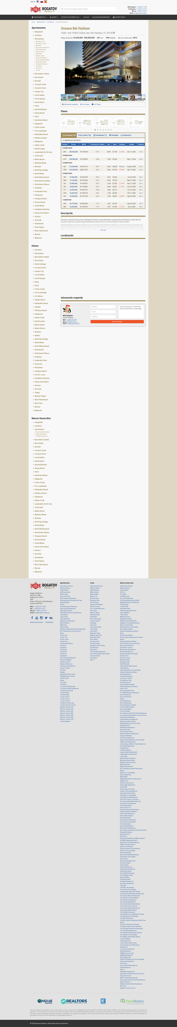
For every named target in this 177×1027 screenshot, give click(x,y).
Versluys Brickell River (127, 961)
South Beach (94, 647)
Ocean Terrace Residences (128, 791)
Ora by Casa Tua (125, 807)
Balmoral (38, 45)
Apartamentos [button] (39, 17)
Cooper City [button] (39, 91)
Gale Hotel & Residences (68, 608)
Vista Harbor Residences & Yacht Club (132, 973)
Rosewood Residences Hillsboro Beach (132, 838)
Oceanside (63, 656)
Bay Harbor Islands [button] (41, 74)
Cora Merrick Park (126, 680)
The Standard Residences (128, 930)
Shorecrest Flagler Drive (127, 861)
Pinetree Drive (94, 641)
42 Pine (122, 592)
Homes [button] (54, 17)
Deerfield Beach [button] (40, 109)
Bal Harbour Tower (41, 43)
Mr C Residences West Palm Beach (131, 768)
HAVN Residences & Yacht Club (130, 723)
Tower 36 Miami (125, 939)
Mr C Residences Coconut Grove (70, 631)
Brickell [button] (37, 81)
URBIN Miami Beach (126, 955)
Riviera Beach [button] (39, 202)
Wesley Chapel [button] (40, 396)
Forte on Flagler (125, 711)
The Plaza (38, 68)
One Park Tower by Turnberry (129, 799)
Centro (62, 604)
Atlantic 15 (93, 596)
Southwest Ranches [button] (42, 209)
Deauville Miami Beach (127, 684)
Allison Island (94, 592)
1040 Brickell (124, 604)
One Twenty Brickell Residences (130, 801)
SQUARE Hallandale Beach (128, 840)
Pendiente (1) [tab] (101, 135)
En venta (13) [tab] (70, 135)
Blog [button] (87, 17)
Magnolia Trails (95, 633)
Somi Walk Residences (127, 873)
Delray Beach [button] (39, 113)
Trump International (66, 690)
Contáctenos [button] (120, 17)
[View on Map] (114, 32)
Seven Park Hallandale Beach (129, 855)
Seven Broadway (125, 852)
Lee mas (103, 230)
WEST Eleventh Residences (129, 978)
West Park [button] (38, 403)
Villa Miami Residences (127, 971)
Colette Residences (126, 676)
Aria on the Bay (65, 596)
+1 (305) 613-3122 (141, 9)
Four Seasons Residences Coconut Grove (133, 715)
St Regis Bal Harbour (42, 64)
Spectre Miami (124, 877)
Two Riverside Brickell (127, 949)
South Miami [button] (39, 206)
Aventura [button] (38, 35)
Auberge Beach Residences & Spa (71, 600)
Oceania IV (63, 651)
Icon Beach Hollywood (127, 738)
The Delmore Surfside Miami (129, 898)
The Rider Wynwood (126, 918)
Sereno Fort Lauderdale (127, 850)
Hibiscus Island (94, 612)
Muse (62, 633)
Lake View (93, 625)
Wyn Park (123, 986)
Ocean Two (64, 637)
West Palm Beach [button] (41, 231)
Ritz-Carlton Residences (128, 828)
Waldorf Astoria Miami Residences (131, 984)
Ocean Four (64, 641)
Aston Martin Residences (68, 598)
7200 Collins (124, 615)
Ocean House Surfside (127, 789)
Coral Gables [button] (39, 95)
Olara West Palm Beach (127, 793)
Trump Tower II (65, 699)
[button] (143, 43)
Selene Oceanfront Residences (130, 848)
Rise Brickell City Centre (67, 674)
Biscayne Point (95, 600)
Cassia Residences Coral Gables (130, 670)
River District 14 (125, 834)
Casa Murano (124, 668)
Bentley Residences (126, 651)
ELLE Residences (125, 695)
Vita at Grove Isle (125, 976)
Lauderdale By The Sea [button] (43, 152)
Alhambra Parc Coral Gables (129, 627)
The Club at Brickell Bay (67, 686)
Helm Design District (126, 731)
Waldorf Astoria (125, 982)
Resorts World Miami (126, 826)
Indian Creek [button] (39, 145)
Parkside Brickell (125, 818)
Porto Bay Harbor (125, 824)
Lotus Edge (93, 629)
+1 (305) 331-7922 (141, 7)
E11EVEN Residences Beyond (129, 692)
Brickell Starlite (125, 660)
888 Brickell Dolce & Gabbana (129, 602)
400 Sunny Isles (65, 592)
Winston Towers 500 (66, 715)
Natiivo (122, 770)
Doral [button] (36, 116)
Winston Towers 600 (66, 717)
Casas (92, 583)
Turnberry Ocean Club (67, 703)
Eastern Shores (95, 606)
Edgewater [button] (38, 124)
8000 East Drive (125, 617)
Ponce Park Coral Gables (128, 822)
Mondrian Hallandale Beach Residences (73, 629)
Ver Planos (97, 104)
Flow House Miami (126, 709)
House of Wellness (126, 736)
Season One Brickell (126, 846)
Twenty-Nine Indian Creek (128, 943)
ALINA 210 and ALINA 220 (128, 621)
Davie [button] (36, 106)
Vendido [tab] (115, 135)
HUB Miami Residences (127, 727)
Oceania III (63, 649)
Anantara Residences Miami (129, 631)
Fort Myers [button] (38, 296)
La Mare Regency (125, 750)
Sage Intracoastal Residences (129, 842)
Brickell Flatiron (65, 602)
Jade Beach (64, 615)
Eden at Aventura (125, 697)
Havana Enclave (125, 729)
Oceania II (63, 647)
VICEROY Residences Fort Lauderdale (132, 959)
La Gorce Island (95, 621)
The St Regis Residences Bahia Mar (131, 928)
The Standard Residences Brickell (131, 932)
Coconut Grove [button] (40, 88)
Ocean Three (64, 639)
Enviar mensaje (117, 321)
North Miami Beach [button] (41, 177)
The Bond (63, 684)
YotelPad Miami (65, 721)
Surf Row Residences (127, 883)
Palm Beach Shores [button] (41, 184)
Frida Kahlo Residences (127, 717)
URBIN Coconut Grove (127, 953)
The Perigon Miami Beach (128, 910)
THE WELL (123, 885)
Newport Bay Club (96, 635)
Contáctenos (49, 622)
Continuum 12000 (126, 678)
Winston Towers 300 (66, 711)
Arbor (122, 633)
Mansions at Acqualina (67, 621)
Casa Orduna (94, 602)
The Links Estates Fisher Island (100, 654)
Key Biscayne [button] (39, 149)
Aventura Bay (94, 598)
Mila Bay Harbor (125, 764)
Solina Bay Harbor (126, 871)
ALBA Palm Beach (126, 619)
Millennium (63, 625)
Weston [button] (37, 234)
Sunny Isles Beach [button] (41, 213)
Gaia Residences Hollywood (129, 719)
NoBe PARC (124, 777)
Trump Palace (64, 692)
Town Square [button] (39, 227)
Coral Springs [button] (39, 99)
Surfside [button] (37, 220)
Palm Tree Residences (127, 814)
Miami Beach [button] (39, 159)
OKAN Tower (124, 781)
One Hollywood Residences (128, 797)
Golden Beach (94, 590)
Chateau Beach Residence (68, 606)
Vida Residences (125, 967)
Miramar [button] (37, 166)
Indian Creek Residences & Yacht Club (132, 740)
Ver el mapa (85, 104)
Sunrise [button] (37, 216)
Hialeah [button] (37, 307)
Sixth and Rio (124, 865)
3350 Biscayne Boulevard (128, 610)
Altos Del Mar (94, 594)
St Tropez (63, 682)
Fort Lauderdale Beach (97, 608)
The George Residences (97, 651)
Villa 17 (92, 660)
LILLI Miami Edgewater (127, 746)
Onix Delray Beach (126, 805)
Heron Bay (93, 610)
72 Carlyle (123, 594)
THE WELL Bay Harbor (127, 887)
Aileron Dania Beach (126, 625)
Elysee (122, 699)
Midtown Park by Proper (128, 762)
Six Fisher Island (125, 863)
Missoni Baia (64, 627)
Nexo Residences (125, 775)
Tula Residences (125, 941)
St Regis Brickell (125, 879)
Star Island (93, 649)
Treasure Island (95, 656)
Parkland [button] (37, 188)
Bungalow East (125, 662)
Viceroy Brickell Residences (129, 965)
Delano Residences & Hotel (128, 686)
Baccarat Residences (127, 645)
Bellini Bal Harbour (41, 49)
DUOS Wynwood (125, 682)
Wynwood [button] (38, 238)
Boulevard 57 (124, 656)
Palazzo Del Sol (65, 662)
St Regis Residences (126, 881)
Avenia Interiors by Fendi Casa (129, 643)
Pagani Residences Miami (128, 811)
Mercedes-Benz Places (127, 760)
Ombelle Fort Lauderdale (128, 795)
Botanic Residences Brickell (129, 654)
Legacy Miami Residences (128, 754)
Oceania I (63, 645)
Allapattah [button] (38, 32)
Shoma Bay (124, 859)
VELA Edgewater (125, 957)
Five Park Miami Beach (127, 707)
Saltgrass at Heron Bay (97, 645)
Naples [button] (37, 335)
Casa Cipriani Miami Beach (128, 666)
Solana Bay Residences (127, 869)
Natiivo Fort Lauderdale (127, 772)
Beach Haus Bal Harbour (43, 47)
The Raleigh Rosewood (127, 912)
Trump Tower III (65, 701)
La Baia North (124, 748)
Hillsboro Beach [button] (40, 138)
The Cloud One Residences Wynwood (132, 893)
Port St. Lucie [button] (39, 375)
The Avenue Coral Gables (128, 889)
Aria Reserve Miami (126, 635)
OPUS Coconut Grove (127, 783)
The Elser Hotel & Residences (69, 688)
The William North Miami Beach (130, 937)
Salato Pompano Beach (127, 844)
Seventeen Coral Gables (128, 857)
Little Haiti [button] (38, 156)
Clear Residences (125, 674)
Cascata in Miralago (96, 604)
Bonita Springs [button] (40, 264)
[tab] (45, 31)
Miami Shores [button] (39, 328)
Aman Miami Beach (126, 629)
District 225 (123, 688)
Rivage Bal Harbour (41, 62)
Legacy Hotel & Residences (128, 752)
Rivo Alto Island (95, 643)
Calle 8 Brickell (124, 664)
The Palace (39, 66)
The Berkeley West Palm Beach (130, 891)
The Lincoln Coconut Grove (128, 906)
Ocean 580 (123, 787)
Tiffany (38, 70)
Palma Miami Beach (126, 816)
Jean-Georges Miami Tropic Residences (133, 744)
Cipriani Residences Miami (128, 672)
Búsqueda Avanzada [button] (102, 17)
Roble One (123, 836)
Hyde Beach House (66, 610)
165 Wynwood (124, 596)
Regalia (62, 672)
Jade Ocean (64, 617)
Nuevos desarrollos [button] (71, 17)
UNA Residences (125, 951)
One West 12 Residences (128, 803)
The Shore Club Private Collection (131, 926)
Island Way (93, 617)
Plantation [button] (38, 195)
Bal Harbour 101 (40, 41)
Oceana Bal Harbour (41, 58)
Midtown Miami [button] (40, 163)
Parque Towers (65, 668)
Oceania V (63, 654)
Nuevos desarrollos (127, 583)
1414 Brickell (124, 606)
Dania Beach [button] (39, 102)
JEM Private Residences (128, 742)
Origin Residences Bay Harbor (129, 809)
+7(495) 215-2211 (142, 11)
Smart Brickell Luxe (126, 867)
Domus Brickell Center (127, 690)
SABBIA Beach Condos (67, 676)
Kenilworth (39, 54)
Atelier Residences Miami (128, 641)
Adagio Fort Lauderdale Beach (130, 623)
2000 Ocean (64, 594)
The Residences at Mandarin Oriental (132, 914)
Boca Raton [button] (38, 77)
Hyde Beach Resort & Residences (70, 612)
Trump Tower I (64, 697)
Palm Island (94, 639)
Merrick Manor (64, 623)
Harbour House (40, 52)
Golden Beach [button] (39, 300)
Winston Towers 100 (66, 707)
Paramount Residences (67, 666)
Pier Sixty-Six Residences (128, 820)
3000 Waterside (125, 608)
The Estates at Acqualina (128, 900)
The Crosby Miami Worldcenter (130, 896)
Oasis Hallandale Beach (127, 785)
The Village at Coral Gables (128, 935)
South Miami (64, 590)
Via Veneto (93, 658)
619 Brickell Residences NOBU (129, 600)
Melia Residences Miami (128, 758)
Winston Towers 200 (66, 709)
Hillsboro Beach (65, 588)
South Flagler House (126, 875)
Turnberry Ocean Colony (68, 705)
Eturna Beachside (125, 703)
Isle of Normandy (95, 619)
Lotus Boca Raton (95, 627)
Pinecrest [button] (38, 364)
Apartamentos (65, 583)
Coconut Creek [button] (40, 84)
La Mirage (93, 623)
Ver (140, 152)
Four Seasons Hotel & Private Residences (133, 713)
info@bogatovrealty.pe (140, 13)
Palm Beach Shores (66, 586)
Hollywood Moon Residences (129, 734)
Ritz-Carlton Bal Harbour (43, 60)
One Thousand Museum (68, 658)
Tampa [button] (37, 392)
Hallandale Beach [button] (41, 134)
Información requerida (71, 104)
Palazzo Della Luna (66, 664)
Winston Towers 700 (66, 719)
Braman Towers (125, 658)
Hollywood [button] (38, 141)
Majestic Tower (40, 56)
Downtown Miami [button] (40, 120)
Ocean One (63, 635)
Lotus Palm (93, 631)
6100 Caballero (125, 612)
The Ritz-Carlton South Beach (129, 924)
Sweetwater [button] (39, 223)
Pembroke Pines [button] (40, 191)
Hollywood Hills (95, 615)
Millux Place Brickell (126, 766)
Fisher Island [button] (39, 127)
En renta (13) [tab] (85, 135)
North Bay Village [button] (41, 170)
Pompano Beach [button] (40, 199)
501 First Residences (126, 598)
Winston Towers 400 (66, 713)
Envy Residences (125, 701)
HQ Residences (125, 725)
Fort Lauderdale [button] (40, 131)
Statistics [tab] (127, 135)
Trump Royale (64, 695)
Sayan (62, 680)
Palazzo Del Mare (65, 660)
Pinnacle (63, 670)
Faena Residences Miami (128, 705)
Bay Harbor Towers (126, 647)
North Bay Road (95, 637)
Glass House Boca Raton (128, 721)
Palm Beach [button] (39, 350)
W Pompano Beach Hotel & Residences (132, 980)
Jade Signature (65, 619)
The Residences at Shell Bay (129, 916)
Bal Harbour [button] (39, 39)
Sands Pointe (64, 678)
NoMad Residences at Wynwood (130, 779)
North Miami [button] (39, 173)
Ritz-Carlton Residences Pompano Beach (133, 830)
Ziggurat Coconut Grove (127, 988)
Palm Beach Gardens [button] (42, 181)
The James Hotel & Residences (130, 904)
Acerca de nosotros (36, 622)
